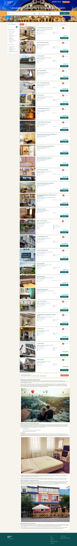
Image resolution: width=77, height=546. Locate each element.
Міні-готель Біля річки (42, 220)
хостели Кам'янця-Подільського (32, 526)
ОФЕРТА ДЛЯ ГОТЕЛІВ (54, 541)
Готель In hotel (40, 328)
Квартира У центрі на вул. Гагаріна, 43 (45, 183)
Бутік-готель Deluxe (41, 301)
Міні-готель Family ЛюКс (42, 169)
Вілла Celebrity (40, 359)
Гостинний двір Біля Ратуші (43, 108)
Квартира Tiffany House (42, 289)
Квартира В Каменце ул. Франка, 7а (44, 158)
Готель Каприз (40, 95)
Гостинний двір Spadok (42, 236)
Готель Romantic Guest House (44, 122)
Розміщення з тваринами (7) (13, 52)
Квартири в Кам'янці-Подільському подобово (47, 483)
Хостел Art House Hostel (43, 42)
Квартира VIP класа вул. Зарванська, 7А (46, 146)
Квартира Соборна (41, 209)
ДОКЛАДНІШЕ (64, 38)
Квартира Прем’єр (41, 276)
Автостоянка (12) (12, 46)
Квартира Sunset (41, 263)
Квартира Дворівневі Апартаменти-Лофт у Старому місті (46, 195)
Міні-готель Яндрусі (41, 70)
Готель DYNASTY (40, 343)
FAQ (51, 536)
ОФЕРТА (52, 539)
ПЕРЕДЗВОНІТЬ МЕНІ (64, 375)
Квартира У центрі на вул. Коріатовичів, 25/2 (47, 134)
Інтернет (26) (11, 47)
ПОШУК (64, 13)
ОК (16, 26)
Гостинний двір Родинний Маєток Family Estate (46, 315)
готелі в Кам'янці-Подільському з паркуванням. (60, 478)
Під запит (66, 352)
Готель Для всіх (40, 56)
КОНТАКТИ (52, 543)
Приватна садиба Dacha (42, 250)
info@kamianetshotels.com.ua (65, 537)
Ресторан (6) (11, 50)
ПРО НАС (52, 537)
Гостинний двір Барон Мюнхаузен (45, 27)
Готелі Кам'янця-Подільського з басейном (57, 475)
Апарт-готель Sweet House (43, 82)
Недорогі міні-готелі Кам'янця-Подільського (51, 434)
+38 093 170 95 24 (56, 1)
